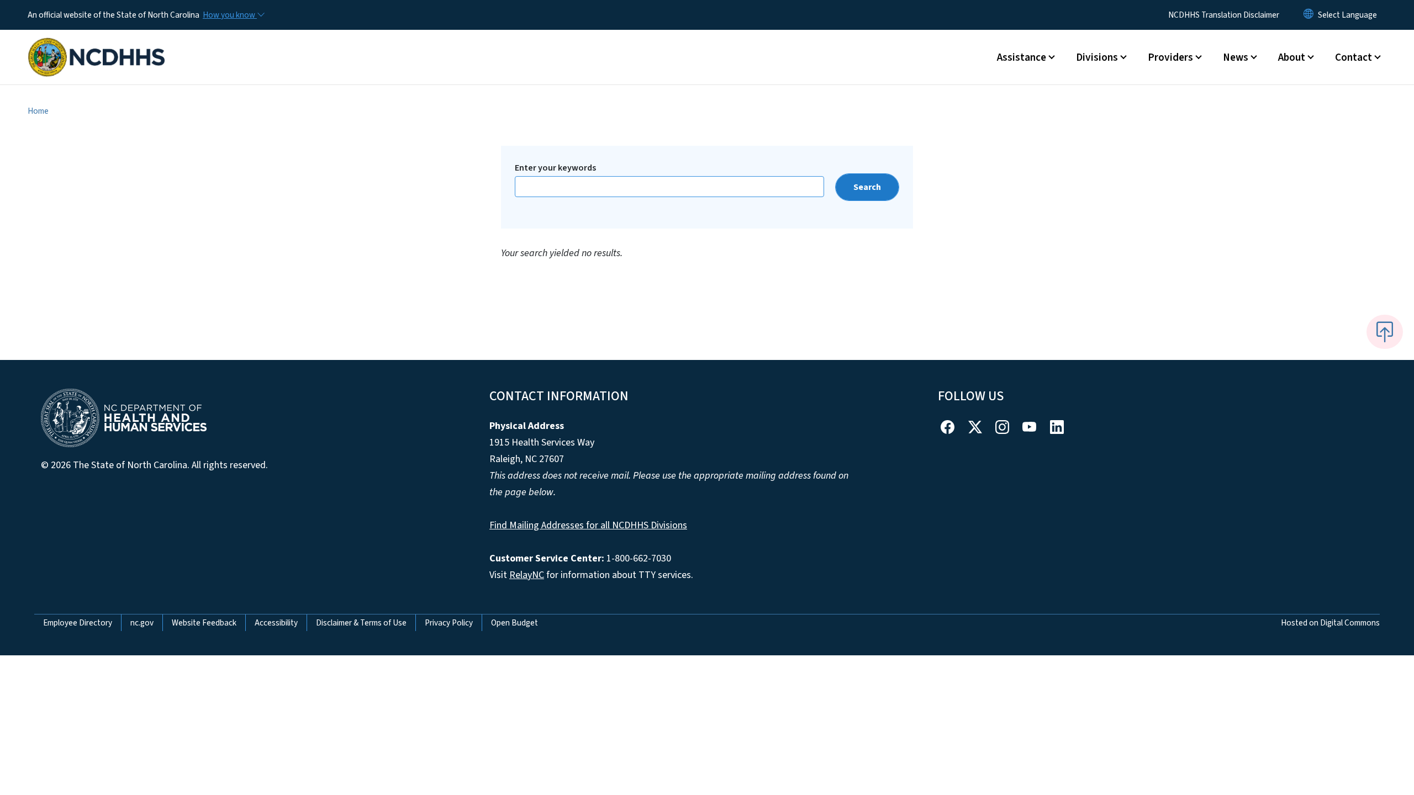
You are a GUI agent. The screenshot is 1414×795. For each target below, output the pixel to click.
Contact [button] (1353, 57)
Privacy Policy (449, 623)
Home (38, 111)
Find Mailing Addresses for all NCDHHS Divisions (588, 525)
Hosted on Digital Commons (1330, 623)
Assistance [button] (1021, 57)
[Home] (97, 44)
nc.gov (142, 623)
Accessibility (276, 623)
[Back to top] (1384, 332)
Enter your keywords (555, 168)
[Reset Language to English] (1308, 15)
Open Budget (514, 623)
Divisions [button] (1097, 57)
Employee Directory (77, 623)
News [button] (1235, 57)
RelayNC (526, 575)
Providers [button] (1170, 57)
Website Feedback (204, 623)
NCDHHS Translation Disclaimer (1223, 15)
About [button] (1291, 57)
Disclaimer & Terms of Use (361, 623)
